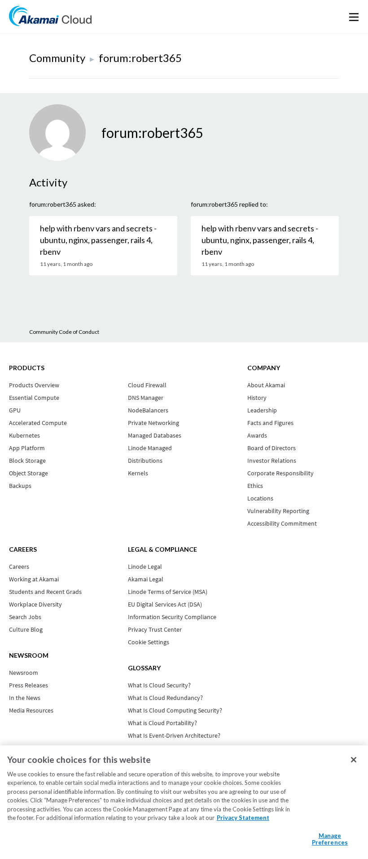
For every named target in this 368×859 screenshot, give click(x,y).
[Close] (354, 760)
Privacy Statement (243, 817)
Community (57, 57)
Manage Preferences (330, 839)
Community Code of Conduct (64, 331)
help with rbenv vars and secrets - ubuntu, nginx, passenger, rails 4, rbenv (98, 240)
